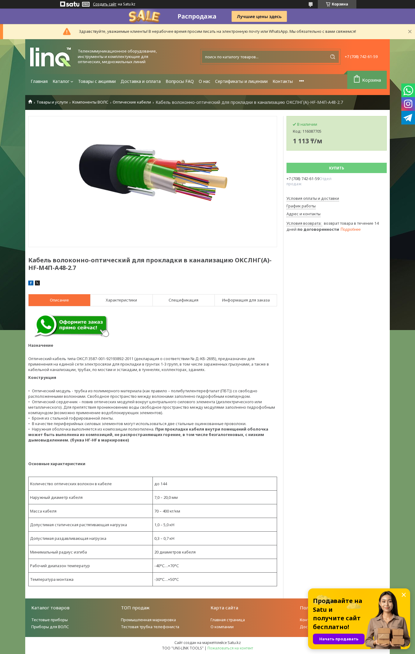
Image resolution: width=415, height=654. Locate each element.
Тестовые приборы (49, 619)
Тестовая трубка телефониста (150, 626)
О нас (204, 81)
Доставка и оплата (141, 81)
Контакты (283, 81)
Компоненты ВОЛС (90, 102)
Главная (39, 81)
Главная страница (228, 619)
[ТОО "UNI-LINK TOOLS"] (51, 56)
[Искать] (333, 57)
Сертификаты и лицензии (241, 81)
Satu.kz (234, 642)
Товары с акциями (97, 81)
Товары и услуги (52, 102)
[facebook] (30, 284)
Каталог (61, 81)
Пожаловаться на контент (230, 648)
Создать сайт (104, 4)
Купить (336, 168)
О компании (222, 626)
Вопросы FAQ (180, 81)
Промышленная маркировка (148, 619)
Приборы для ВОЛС (50, 626)
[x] (37, 284)
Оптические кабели (132, 102)
